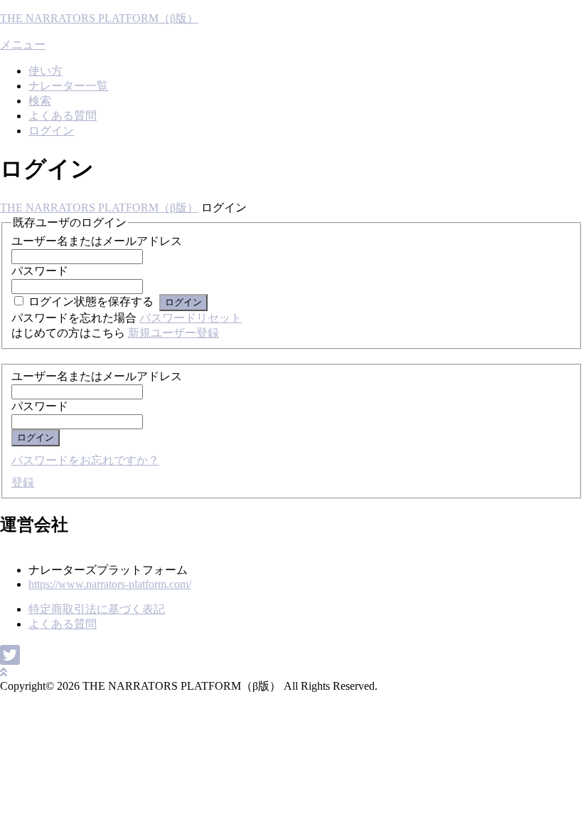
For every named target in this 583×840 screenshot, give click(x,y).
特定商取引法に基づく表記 (96, 609)
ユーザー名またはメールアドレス (96, 241)
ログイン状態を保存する (91, 301)
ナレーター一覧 (68, 86)
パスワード (39, 271)
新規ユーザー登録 (173, 333)
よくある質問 (62, 116)
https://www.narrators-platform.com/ (109, 584)
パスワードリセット (190, 318)
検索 (39, 101)
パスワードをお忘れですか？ (85, 460)
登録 (22, 482)
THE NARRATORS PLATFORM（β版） (99, 18)
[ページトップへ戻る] (3, 672)
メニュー (23, 44)
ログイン (51, 131)
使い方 (45, 71)
